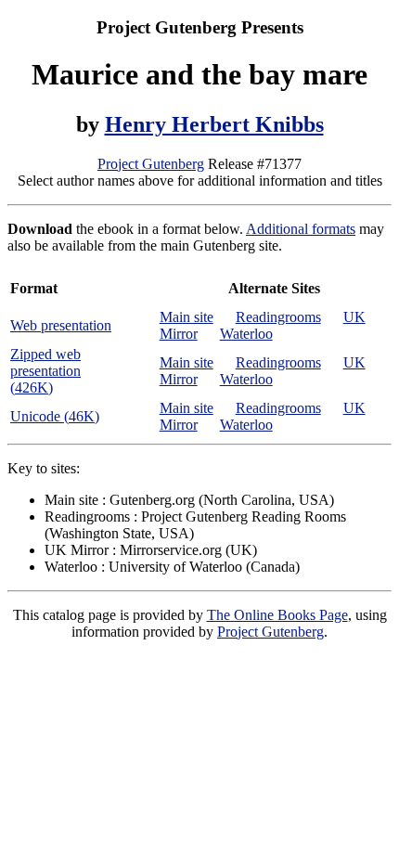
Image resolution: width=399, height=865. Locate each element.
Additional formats (300, 229)
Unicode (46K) (54, 416)
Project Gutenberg (150, 164)
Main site (186, 317)
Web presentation (60, 325)
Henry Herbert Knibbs (214, 124)
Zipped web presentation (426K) (45, 370)
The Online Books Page (277, 615)
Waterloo (246, 334)
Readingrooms (278, 317)
